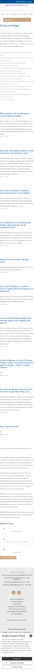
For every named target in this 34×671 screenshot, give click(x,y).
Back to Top (4, 137)
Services (8, 14)
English (5, 632)
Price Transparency (17, 614)
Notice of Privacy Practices (17, 609)
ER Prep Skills (17, 552)
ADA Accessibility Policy (17, 599)
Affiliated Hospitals (17, 572)
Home (2, 14)
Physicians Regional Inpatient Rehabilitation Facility (17, 575)
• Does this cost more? (7, 99)
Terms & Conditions (17, 601)
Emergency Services (17, 14)
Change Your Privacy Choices (17, 606)
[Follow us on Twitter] (19, 593)
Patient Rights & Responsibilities (17, 611)
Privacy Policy (17, 604)
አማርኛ (10, 632)
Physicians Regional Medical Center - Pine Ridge (17, 585)
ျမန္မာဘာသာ (26, 632)
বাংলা (20, 632)
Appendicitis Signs (17, 531)
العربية (15, 632)
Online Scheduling (21, 1)
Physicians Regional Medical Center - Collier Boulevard (17, 578)
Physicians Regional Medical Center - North (17, 582)
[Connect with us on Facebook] (14, 593)
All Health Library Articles (8, 557)
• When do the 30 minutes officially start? (13, 73)
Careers (29, 1)
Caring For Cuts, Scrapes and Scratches (17, 541)
